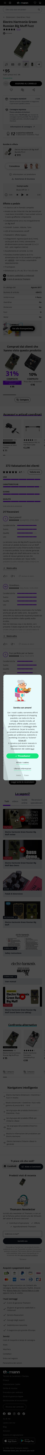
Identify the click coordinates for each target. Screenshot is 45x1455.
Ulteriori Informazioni (22, 768)
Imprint (18, 775)
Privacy (26, 775)
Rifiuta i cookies (22, 762)
